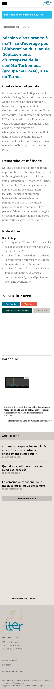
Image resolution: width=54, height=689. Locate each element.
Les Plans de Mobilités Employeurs (23, 14)
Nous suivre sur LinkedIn (24, 598)
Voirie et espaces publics (17, 310)
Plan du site (25, 685)
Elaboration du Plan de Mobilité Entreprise (29, 420)
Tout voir (41, 311)
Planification (11, 304)
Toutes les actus (27, 498)
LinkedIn (6, 664)
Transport (29, 304)
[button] (4, 3)
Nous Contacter (12, 671)
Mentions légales (38, 685)
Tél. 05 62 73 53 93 (12, 648)
